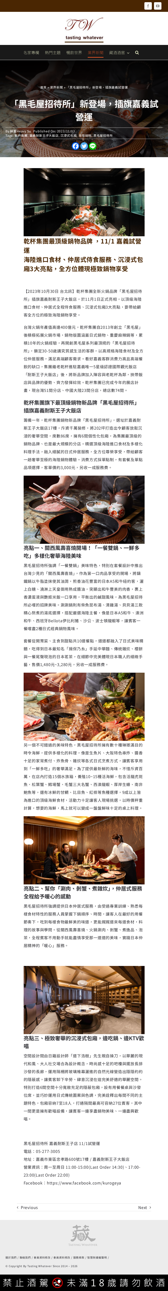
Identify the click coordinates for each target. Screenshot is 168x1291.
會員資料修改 (42, 1257)
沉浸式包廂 (68, 135)
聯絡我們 (25, 1257)
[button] (137, 52)
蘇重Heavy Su (20, 131)
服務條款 (78, 1257)
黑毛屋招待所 (103, 135)
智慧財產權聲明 (97, 1257)
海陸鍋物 (85, 135)
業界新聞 (56, 87)
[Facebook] (75, 146)
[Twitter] (84, 146)
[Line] (92, 146)
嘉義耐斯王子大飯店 (44, 135)
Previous (29, 1207)
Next (142, 1207)
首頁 (43, 87)
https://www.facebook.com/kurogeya (84, 1183)
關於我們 (11, 1257)
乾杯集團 (21, 135)
